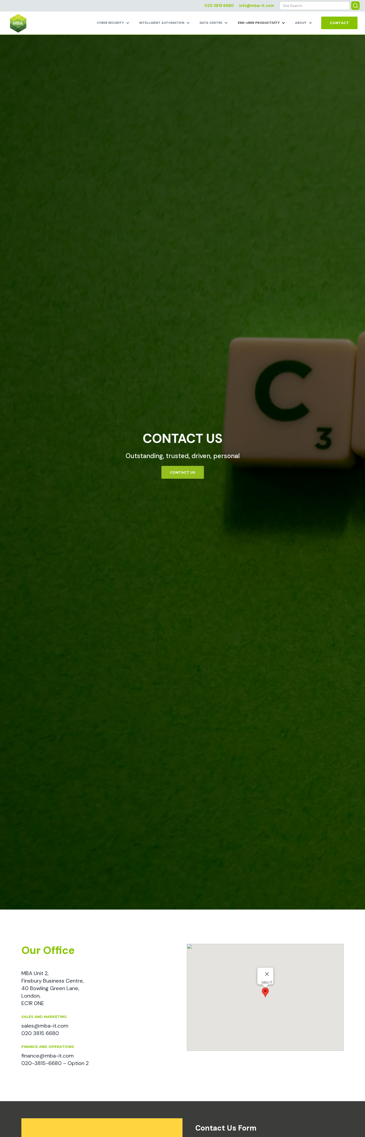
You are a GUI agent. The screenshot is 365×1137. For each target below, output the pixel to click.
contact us (182, 472)
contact (339, 23)
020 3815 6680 (219, 5)
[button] (114, 22)
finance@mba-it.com (47, 1055)
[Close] (267, 974)
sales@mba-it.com (44, 1025)
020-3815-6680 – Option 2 (55, 1063)
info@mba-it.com (256, 5)
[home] (16, 24)
